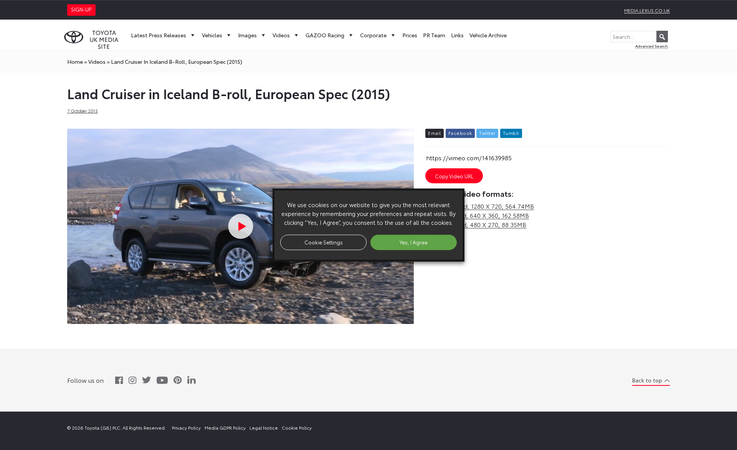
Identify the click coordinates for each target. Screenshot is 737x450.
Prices (409, 35)
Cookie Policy (297, 427)
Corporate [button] (373, 35)
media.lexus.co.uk (647, 10)
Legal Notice (264, 427)
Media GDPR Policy (225, 427)
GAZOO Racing (325, 35)
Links (457, 35)
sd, (477, 215)
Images (247, 35)
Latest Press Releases (158, 35)
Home (75, 61)
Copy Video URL (454, 176)
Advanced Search (651, 46)
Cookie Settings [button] (323, 242)
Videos (281, 35)
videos (97, 61)
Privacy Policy (186, 427)
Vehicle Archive (488, 35)
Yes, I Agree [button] (414, 242)
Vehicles (212, 35)
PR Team (434, 35)
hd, (479, 205)
